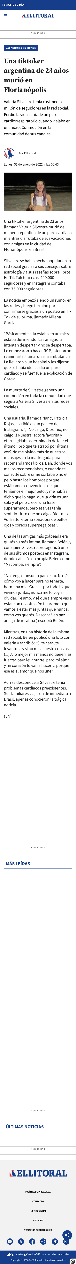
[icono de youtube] (10, 1241)
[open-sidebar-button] (5, 15)
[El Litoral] (38, 15)
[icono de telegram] (54, 1241)
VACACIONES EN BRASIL (21, 48)
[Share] (67, 1235)
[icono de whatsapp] (43, 1241)
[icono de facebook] (32, 1241)
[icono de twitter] (21, 1241)
